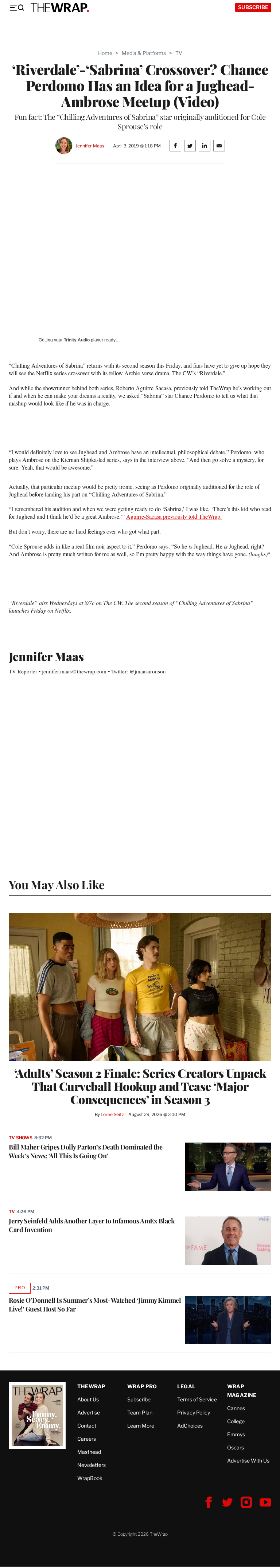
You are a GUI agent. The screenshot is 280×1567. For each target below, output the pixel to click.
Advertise (88, 1412)
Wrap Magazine (242, 1390)
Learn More (140, 1425)
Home (105, 53)
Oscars (235, 1447)
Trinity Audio (77, 340)
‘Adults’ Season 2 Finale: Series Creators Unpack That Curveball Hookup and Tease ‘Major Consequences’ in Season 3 (140, 1086)
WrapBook (89, 1478)
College (236, 1421)
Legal (186, 1386)
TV (178, 53)
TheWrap (91, 1386)
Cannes (236, 1408)
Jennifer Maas (89, 146)
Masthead (89, 1452)
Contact (86, 1425)
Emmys (236, 1434)
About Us (88, 1399)
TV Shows (20, 1137)
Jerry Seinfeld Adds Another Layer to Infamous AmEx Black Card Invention (92, 1225)
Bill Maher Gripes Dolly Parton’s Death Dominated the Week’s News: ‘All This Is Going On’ (85, 1151)
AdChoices (190, 1425)
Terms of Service (197, 1399)
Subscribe (253, 7)
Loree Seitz (112, 1114)
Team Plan (139, 1412)
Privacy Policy (193, 1412)
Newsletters (91, 1465)
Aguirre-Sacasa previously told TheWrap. (174, 516)
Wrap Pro (142, 1386)
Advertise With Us (248, 1460)
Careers (86, 1439)
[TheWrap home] (60, 7)
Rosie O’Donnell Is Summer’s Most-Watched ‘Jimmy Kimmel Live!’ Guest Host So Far (95, 1304)
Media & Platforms (144, 53)
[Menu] (17, 7)
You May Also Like (57, 884)
